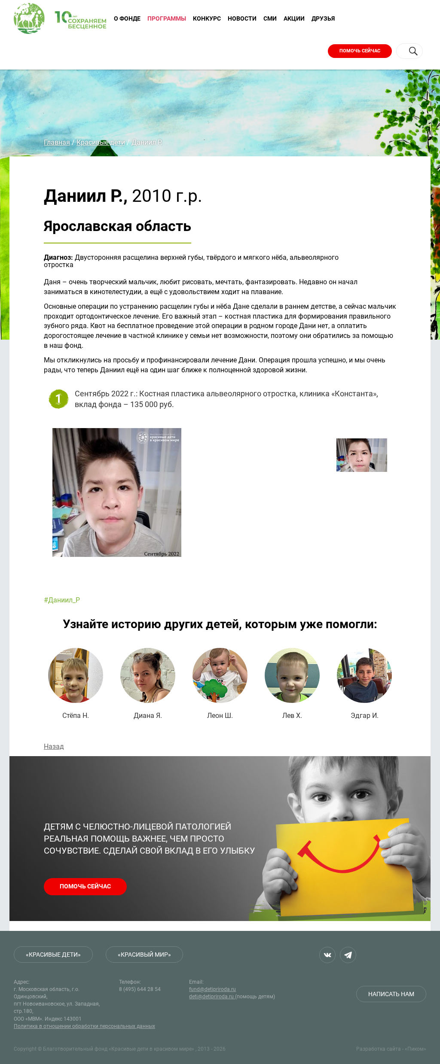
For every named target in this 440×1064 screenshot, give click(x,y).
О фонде (127, 18)
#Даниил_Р (62, 600)
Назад (54, 746)
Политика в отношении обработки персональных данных (84, 1026)
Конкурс (207, 18)
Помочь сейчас (359, 51)
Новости (242, 18)
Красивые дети (100, 142)
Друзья (323, 18)
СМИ (270, 18)
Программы (166, 18)
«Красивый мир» (144, 954)
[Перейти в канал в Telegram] (348, 955)
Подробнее (75, 684)
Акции (294, 18)
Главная (57, 142)
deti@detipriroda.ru (212, 997)
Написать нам (391, 994)
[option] (185, 503)
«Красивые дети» (53, 954)
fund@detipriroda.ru (212, 989)
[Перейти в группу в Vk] (327, 955)
